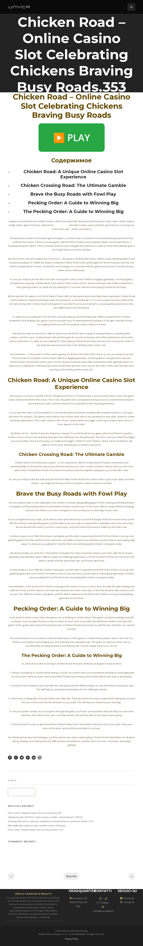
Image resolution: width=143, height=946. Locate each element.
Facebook (129, 898)
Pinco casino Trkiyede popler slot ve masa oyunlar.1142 (35, 829)
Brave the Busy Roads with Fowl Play (73, 194)
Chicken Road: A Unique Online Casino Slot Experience (73, 174)
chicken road (61, 225)
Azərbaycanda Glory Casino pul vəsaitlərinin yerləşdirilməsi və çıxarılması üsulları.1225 (50, 821)
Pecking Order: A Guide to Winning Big (73, 202)
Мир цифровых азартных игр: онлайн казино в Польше (37, 825)
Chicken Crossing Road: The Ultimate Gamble (73, 185)
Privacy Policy (71, 938)
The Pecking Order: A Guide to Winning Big (73, 211)
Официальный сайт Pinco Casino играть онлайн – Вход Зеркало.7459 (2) (45, 817)
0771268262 (103, 902)
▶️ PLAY (71, 137)
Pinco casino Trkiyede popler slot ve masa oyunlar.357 (35, 813)
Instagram (129, 902)
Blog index (71, 876)
